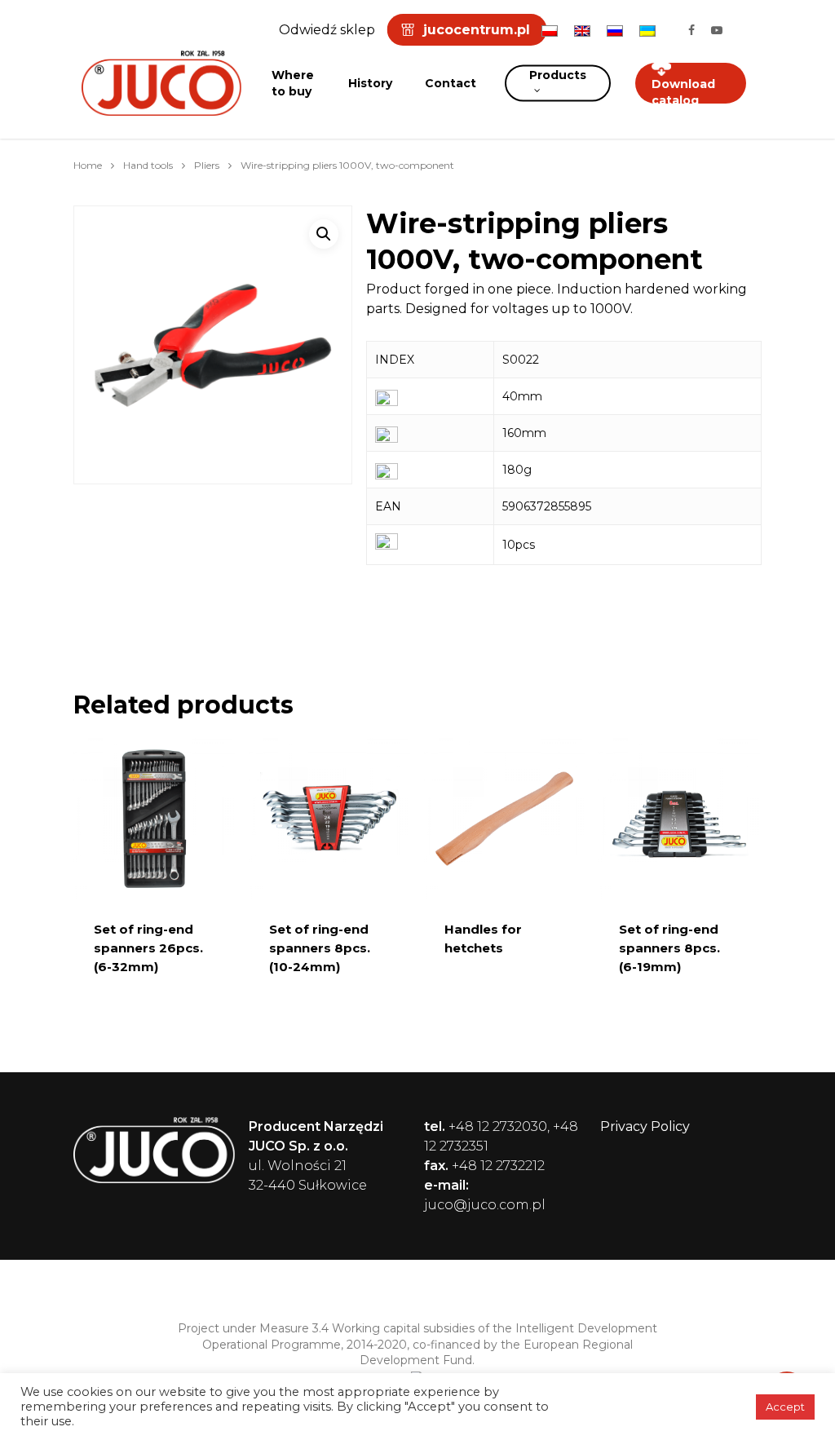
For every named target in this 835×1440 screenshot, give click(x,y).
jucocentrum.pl (476, 30)
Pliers (206, 165)
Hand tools (148, 165)
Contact (450, 83)
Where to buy (293, 83)
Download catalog (683, 92)
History (370, 83)
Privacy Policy (645, 1126)
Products (557, 75)
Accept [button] (785, 1406)
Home (87, 165)
